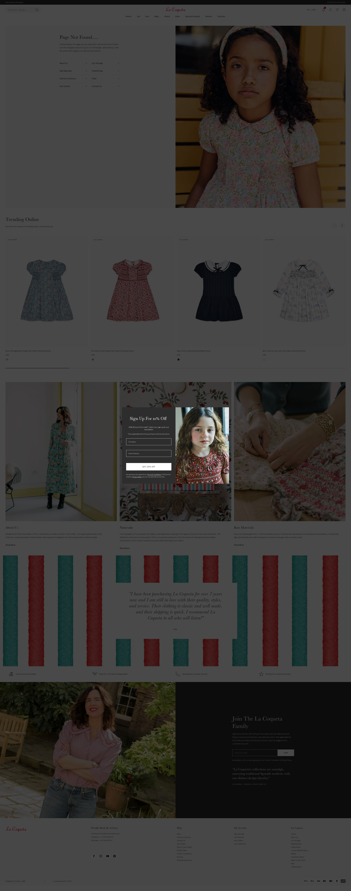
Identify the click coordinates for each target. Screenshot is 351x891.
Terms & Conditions (154, 474)
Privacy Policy (137, 477)
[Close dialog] (225, 410)
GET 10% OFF (148, 466)
